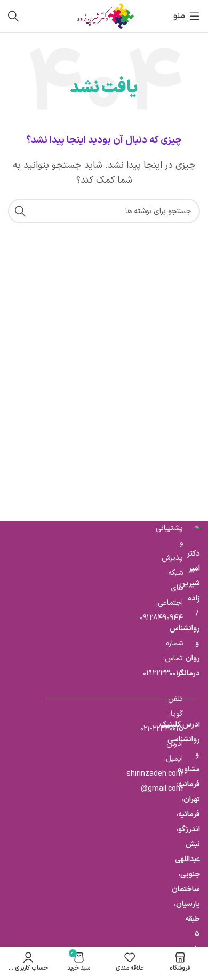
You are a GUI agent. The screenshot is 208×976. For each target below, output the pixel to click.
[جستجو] (13, 16)
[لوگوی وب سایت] (104, 15)
